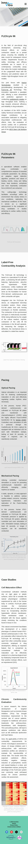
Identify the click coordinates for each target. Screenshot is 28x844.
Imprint (14, 823)
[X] (16, 832)
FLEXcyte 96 (6, 90)
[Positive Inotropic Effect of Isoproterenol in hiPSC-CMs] (14, 678)
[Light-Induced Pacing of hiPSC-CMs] (14, 454)
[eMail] (21, 832)
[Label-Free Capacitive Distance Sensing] (14, 347)
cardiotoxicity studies (17, 99)
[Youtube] (11, 832)
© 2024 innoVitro (14, 821)
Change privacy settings (14, 826)
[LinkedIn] (6, 832)
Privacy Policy (14, 825)
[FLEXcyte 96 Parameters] (14, 229)
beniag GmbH (21, 420)
